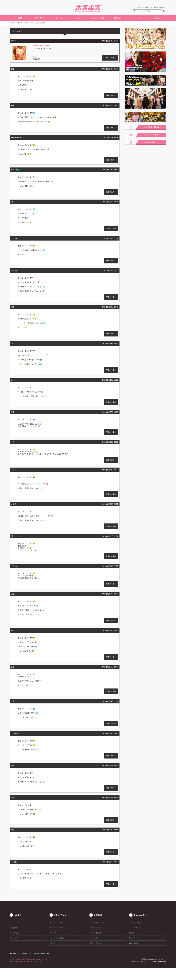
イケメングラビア (95, 928)
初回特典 (117, 18)
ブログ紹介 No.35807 (37, 23)
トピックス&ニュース (96, 923)
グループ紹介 (14, 933)
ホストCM (78, 18)
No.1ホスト (133, 938)
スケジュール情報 (97, 18)
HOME (19, 18)
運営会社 (13, 953)
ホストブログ (93, 938)
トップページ (14, 923)
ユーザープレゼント (136, 928)
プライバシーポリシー (41, 953)
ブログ (19, 23)
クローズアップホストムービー (60, 928)
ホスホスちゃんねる (56, 938)
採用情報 (25, 953)
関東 (26, 23)
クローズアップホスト (57, 923)
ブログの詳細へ (110, 58)
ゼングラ (53, 943)
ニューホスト (133, 943)
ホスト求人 (156, 18)
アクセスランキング (96, 943)
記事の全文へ (111, 96)
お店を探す (13, 928)
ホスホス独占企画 (95, 933)
